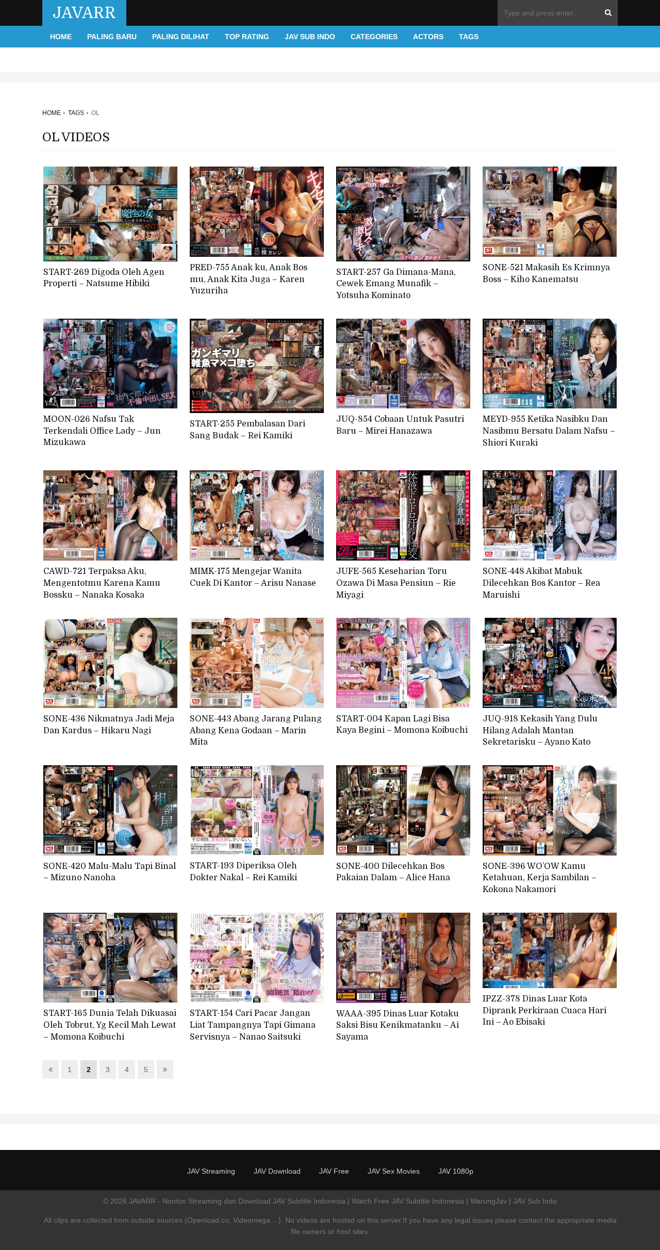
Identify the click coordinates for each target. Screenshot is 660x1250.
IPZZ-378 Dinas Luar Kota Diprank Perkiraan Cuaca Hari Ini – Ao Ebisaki (544, 1010)
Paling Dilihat (180, 36)
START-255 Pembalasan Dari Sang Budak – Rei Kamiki (247, 429)
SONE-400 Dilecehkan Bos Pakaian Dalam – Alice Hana (393, 872)
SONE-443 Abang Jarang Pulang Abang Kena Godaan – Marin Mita (256, 730)
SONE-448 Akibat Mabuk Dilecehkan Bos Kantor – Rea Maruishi (541, 583)
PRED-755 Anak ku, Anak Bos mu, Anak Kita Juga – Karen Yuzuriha (248, 279)
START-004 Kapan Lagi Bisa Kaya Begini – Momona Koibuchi (402, 724)
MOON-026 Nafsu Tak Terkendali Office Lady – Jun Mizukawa (102, 431)
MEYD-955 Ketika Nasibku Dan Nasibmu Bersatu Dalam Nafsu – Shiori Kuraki (549, 431)
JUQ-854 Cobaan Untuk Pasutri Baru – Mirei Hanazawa (400, 425)
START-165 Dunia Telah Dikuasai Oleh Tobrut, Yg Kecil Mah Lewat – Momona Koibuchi (109, 1025)
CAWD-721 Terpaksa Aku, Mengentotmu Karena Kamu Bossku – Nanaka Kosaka (101, 583)
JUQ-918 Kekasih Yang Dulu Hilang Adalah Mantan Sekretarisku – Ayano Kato (540, 730)
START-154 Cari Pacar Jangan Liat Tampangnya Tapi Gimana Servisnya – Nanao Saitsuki (253, 1025)
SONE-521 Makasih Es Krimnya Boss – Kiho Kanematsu (546, 273)
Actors (428, 36)
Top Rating (247, 36)
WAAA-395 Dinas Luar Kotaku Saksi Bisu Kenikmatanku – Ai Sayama (397, 1025)
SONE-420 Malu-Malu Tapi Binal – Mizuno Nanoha (109, 872)
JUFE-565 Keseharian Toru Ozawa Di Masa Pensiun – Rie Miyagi (396, 583)
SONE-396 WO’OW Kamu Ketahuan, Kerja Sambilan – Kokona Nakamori (540, 878)
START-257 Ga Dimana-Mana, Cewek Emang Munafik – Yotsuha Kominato (396, 284)
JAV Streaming (211, 1171)
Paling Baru (112, 36)
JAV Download (277, 1171)
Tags (468, 36)
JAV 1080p (455, 1171)
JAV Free (334, 1171)
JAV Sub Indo (310, 36)
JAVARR (84, 13)
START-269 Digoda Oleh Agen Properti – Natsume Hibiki (103, 278)
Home (61, 36)
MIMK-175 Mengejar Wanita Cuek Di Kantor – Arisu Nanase (253, 577)
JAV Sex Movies (394, 1171)
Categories (374, 36)
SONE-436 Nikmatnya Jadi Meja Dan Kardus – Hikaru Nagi (108, 724)
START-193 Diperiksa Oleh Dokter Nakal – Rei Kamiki (243, 871)
